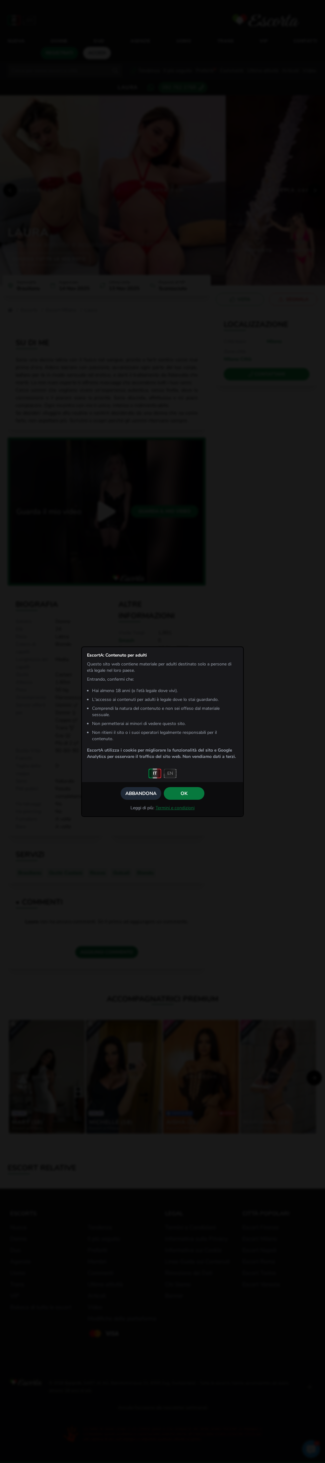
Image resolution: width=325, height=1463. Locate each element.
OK (184, 793)
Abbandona (140, 793)
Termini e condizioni (175, 808)
